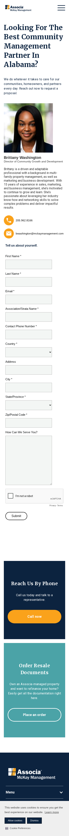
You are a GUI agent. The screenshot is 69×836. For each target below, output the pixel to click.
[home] (18, 8)
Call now (34, 616)
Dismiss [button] (34, 820)
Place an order (34, 715)
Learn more (52, 812)
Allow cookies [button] (15, 820)
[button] (18, 828)
